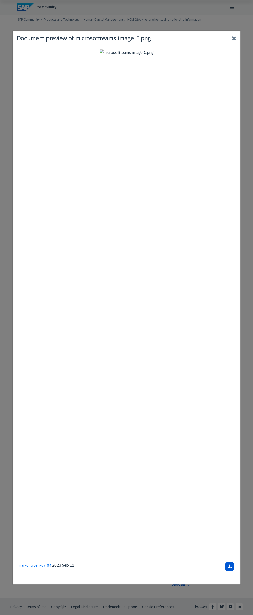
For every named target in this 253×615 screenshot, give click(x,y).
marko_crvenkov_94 (35, 565)
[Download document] (229, 566)
